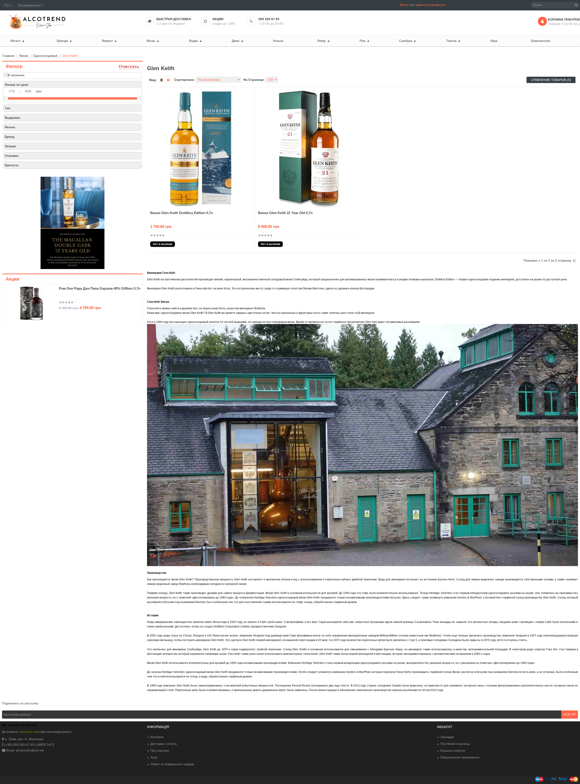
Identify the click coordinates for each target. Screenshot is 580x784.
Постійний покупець (455, 744)
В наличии (16, 75)
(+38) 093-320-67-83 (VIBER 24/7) (29, 744)
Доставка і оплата (163, 744)
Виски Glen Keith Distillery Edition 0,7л (181, 213)
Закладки (447, 737)
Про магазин (159, 750)
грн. (39, 91)
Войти (404, 5)
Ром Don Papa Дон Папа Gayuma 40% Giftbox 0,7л (99, 288)
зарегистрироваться (430, 5)
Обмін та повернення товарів (172, 764)
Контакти (157, 737)
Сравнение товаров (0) (551, 80)
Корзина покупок (452, 750)
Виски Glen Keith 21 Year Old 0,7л (285, 213)
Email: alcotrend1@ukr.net (25, 750)
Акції (153, 757)
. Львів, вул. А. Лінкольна (25, 739)
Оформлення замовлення (459, 757)
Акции (217, 19)
